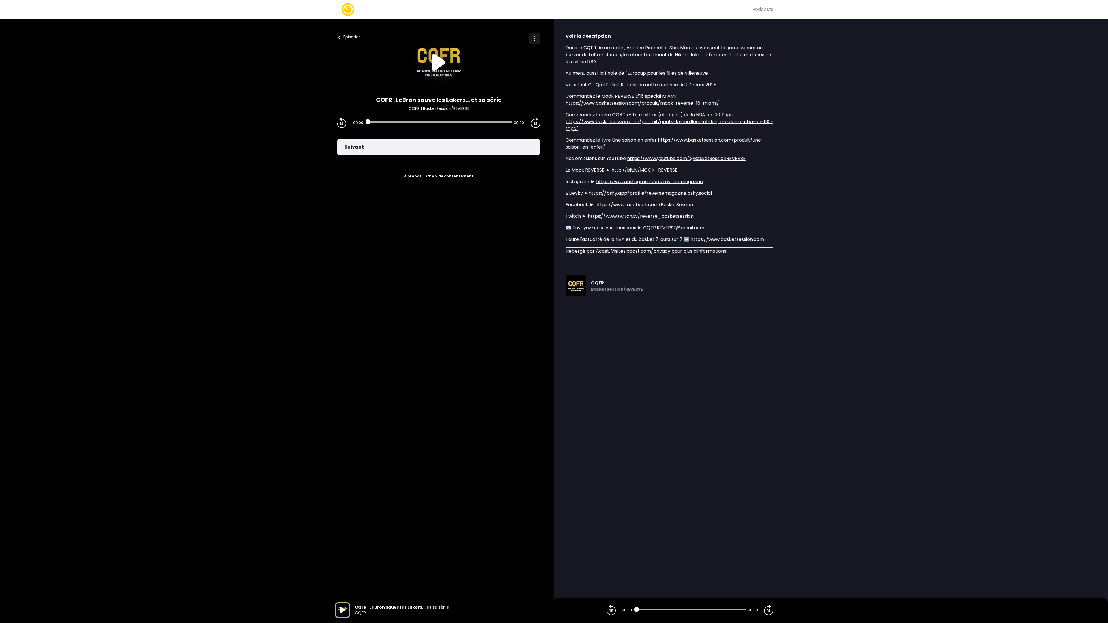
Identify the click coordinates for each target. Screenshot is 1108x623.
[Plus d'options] (534, 38)
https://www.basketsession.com (727, 239)
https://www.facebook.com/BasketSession (644, 204)
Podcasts (762, 9)
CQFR (414, 108)
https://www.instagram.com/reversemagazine (649, 181)
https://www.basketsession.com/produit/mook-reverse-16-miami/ (642, 103)
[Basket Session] (543, 9)
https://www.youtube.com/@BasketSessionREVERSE (686, 158)
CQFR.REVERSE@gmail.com (673, 227)
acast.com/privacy (648, 251)
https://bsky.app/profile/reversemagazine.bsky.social (651, 193)
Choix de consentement (449, 176)
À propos (413, 176)
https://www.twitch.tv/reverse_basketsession (641, 216)
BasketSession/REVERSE (446, 108)
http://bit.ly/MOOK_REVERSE (644, 170)
